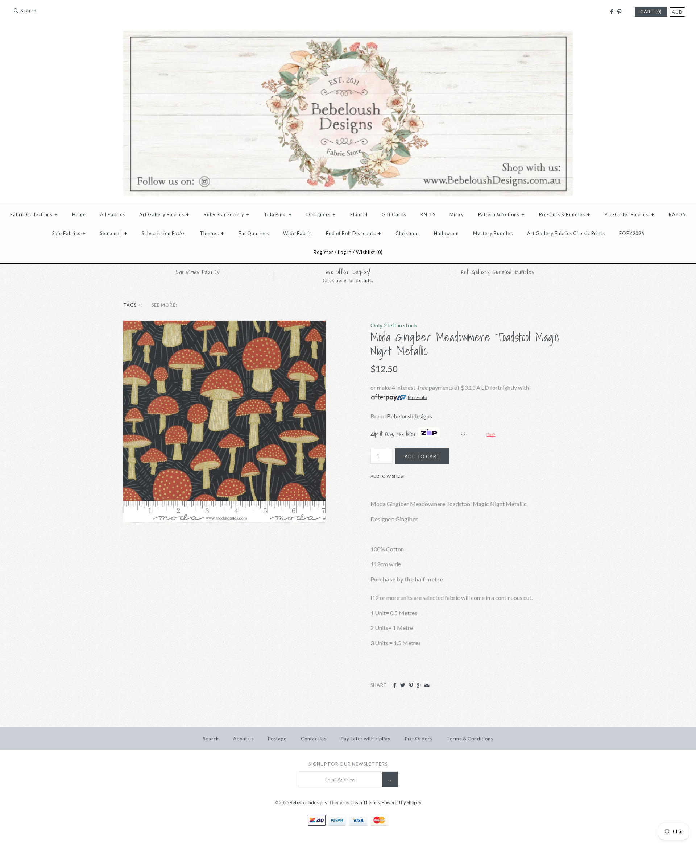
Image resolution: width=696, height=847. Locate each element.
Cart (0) (651, 11)
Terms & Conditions (470, 739)
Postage (277, 739)
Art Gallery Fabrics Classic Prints (566, 233)
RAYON (677, 214)
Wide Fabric (297, 233)
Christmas (407, 233)
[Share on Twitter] (402, 685)
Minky (457, 214)
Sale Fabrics (69, 233)
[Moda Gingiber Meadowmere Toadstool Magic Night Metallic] (224, 325)
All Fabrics (112, 214)
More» (490, 434)
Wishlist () (369, 252)
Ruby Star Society (226, 214)
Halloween (446, 233)
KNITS (427, 214)
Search (211, 739)
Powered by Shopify (402, 802)
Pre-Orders (418, 739)
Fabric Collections (34, 214)
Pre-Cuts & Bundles (564, 214)
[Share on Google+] (418, 685)
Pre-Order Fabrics (629, 214)
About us (243, 739)
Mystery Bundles (493, 233)
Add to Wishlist (387, 476)
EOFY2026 (631, 233)
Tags (132, 305)
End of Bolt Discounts (353, 233)
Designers (321, 214)
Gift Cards (394, 214)
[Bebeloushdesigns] (348, 35)
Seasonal (113, 233)
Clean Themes (365, 802)
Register (324, 252)
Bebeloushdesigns (409, 416)
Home (79, 214)
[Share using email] (426, 685)
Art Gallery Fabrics (164, 214)
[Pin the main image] (410, 685)
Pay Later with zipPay (366, 739)
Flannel (359, 214)
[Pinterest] (619, 12)
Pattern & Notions (501, 214)
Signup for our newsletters (348, 764)
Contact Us (314, 739)
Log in (345, 252)
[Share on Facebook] (394, 685)
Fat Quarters (254, 233)
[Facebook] (611, 12)
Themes (212, 233)
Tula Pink (278, 214)
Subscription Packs (164, 233)
